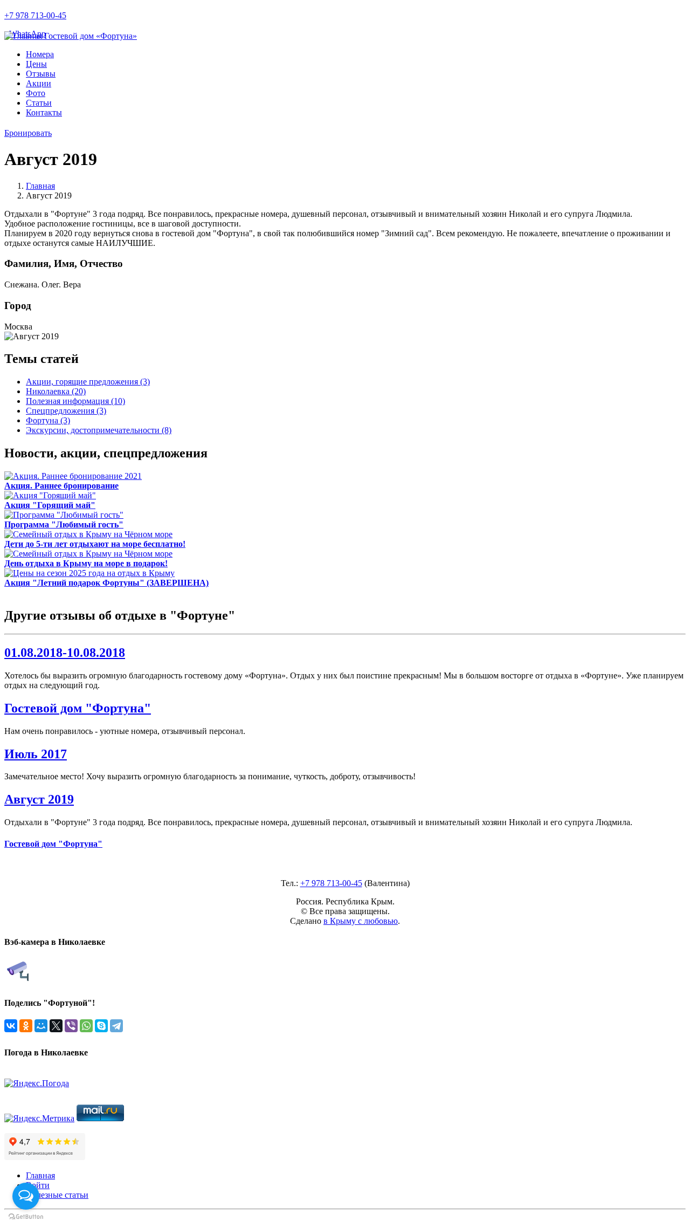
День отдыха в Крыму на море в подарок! (86, 563)
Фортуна (48, 420)
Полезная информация (75, 401)
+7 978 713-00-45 (35, 15)
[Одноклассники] (25, 1025)
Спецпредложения (66, 410)
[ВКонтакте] (10, 1025)
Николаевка (56, 391)
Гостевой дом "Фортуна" (77, 708)
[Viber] (71, 1025)
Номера (40, 54)
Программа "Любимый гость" (63, 524)
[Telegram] (116, 1025)
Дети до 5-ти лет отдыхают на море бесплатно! (94, 543)
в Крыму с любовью (360, 920)
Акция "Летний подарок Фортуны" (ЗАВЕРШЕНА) (106, 582)
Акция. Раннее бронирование (61, 485)
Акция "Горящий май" (49, 505)
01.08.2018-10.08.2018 (64, 653)
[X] (56, 1025)
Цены (36, 63)
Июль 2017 (35, 754)
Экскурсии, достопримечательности (98, 430)
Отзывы (41, 73)
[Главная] (24, 35)
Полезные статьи (57, 1194)
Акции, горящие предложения (88, 381)
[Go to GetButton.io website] (26, 1216)
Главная (40, 185)
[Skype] (101, 1025)
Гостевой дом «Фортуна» (90, 35)
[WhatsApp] (86, 1025)
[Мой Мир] (40, 1025)
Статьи (39, 102)
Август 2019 (39, 799)
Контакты (44, 112)
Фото (35, 93)
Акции (38, 83)
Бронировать (28, 133)
